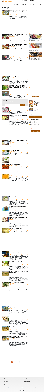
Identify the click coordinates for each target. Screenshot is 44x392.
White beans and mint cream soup (16, 174)
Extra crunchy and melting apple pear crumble (37, 109)
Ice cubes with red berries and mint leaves (18, 55)
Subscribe (23, 104)
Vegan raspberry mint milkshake (16, 107)
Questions (32, 4)
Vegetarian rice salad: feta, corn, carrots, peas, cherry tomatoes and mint (18, 45)
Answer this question (32, 123)
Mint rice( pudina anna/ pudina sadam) (17, 196)
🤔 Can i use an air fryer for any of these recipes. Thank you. (34, 127)
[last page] (19, 362)
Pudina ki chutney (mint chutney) (16, 282)
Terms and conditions (26, 381)
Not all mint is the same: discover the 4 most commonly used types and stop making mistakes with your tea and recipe (18, 86)
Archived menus (34, 111)
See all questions (39, 129)
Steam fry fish (36, 105)
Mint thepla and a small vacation (16, 228)
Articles (23, 4)
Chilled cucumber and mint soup (16, 76)
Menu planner (35, 96)
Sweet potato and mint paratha (16, 326)
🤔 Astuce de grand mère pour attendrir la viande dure (34, 125)
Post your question (36, 131)
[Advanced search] (38, 2)
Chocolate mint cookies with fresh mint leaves (17, 207)
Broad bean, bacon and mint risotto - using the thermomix (18, 272)
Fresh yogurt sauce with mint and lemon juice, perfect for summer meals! (18, 11)
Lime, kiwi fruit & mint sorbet (15, 261)
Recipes (16, 4)
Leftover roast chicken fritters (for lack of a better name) (37, 102)
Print (39, 111)
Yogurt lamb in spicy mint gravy (16, 164)
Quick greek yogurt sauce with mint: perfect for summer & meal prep (18, 158)
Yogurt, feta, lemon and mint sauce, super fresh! (18, 141)
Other (39, 4)
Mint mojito (11, 91)
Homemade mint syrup (14, 150)
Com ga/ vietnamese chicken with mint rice (18, 316)
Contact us (25, 378)
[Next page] (16, 362)
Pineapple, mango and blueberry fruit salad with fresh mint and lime (18, 337)
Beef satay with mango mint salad (16, 251)
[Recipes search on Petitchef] (36, 2)
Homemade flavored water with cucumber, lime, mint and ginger (18, 35)
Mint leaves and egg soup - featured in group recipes (17, 307)
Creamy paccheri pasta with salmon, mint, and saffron (18, 116)
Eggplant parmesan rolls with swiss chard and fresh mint (18, 218)
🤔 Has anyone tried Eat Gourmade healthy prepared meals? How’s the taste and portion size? (35, 122)
